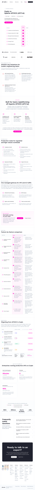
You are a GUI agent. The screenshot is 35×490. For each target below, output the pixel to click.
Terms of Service (23, 486)
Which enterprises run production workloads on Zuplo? (23, 424)
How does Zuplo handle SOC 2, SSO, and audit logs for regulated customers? (23, 420)
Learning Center (30, 472)
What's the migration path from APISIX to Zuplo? (22, 434)
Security (21, 476)
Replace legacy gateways (16, 474)
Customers (31, 468)
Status (25, 480)
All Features (21, 478)
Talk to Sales (20, 218)
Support (26, 477)
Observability (22, 475)
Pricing (11, 474)
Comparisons (26, 474)
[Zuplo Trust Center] (3, 466)
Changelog (26, 471)
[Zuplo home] (4, 2)
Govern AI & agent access (16, 471)
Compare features (28, 218)
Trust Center (26, 479)
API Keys (21, 468)
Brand (30, 473)
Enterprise (16, 480)
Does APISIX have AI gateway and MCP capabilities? (22, 430)
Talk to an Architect (8, 22)
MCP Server (12, 470)
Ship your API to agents (16, 467)
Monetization (22, 473)
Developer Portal (21, 472)
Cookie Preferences (30, 486)
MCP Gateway (11, 469)
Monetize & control (16, 477)
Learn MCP (26, 468)
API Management (12, 472)
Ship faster (16, 478)
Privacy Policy (17, 486)
